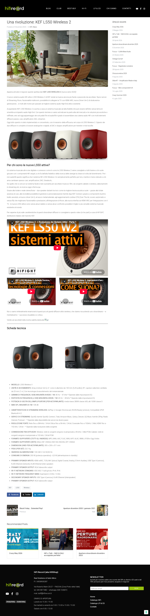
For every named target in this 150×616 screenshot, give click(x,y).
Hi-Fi (84, 8)
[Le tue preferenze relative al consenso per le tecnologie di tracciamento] (146, 612)
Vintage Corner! (117, 59)
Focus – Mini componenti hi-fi (122, 88)
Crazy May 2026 (117, 27)
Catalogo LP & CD (97, 603)
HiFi (31, 27)
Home (92, 597)
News (35, 27)
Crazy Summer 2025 (119, 95)
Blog (48, 8)
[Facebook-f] (141, 9)
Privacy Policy (11, 601)
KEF (10, 488)
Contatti (126, 8)
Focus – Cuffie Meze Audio (121, 51)
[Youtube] (137, 9)
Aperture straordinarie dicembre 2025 (125, 44)
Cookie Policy (21, 601)
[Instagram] (144, 9)
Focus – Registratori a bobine (122, 66)
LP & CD (97, 8)
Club (59, 8)
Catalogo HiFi (95, 600)
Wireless (27, 488)
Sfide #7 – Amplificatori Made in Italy (124, 80)
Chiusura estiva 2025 (119, 73)
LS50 (17, 488)
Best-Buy (71, 8)
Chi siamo (111, 8)
